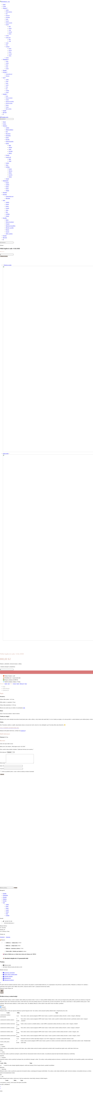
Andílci (7, 127)
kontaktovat (23, 730)
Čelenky (8, 223)
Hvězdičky (8, 135)
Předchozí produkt (7, 265)
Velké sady (22, 683)
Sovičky (10, 174)
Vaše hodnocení (3, 752)
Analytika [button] (2, 1055)
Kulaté (7, 143)
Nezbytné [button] (2, 1005)
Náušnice (5, 125)
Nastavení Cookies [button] (4, 988)
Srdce (7, 165)
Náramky (5, 192)
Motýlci (10, 170)
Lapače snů (8, 157)
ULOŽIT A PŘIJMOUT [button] (5, 1084)
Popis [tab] (4, 686)
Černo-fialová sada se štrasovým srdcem (22, 852)
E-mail (2, 768)
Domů (4, 121)
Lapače (7, 208)
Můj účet (5, 237)
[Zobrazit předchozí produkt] (3, 265)
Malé (10, 145)
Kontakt (5, 235)
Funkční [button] (1, 1044)
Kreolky (8, 139)
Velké (10, 149)
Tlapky (10, 176)
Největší (10, 151)
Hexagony (8, 133)
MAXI (10, 153)
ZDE (24, 707)
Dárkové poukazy (10, 222)
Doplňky (5, 218)
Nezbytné (4, 1007)
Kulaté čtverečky (10, 141)
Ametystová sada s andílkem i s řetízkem (22, 786)
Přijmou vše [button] (10, 988)
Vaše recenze (3, 763)
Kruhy (7, 188)
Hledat (15, 887)
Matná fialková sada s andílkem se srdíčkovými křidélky (26, 866)
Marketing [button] (2, 1067)
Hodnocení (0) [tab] (6, 690)
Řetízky (7, 229)
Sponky (7, 231)
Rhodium (8, 198)
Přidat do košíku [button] (16, 792)
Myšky (10, 172)
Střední (10, 147)
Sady (4, 200)
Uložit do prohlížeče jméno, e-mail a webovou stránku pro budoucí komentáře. (18, 771)
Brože (7, 220)
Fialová (14, 683)
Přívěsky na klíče (10, 227)
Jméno (1, 765)
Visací (25, 683)
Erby (7, 131)
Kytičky (7, 155)
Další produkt (6, 453)
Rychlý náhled (49, 780)
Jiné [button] (1, 1074)
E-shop (4, 123)
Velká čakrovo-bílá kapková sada (20, 879)
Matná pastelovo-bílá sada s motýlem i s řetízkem (24, 812)
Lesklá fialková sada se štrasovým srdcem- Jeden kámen (26, 839)
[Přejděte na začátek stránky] (0, 982)
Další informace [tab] (6, 688)
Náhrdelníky (6, 180)
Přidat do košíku (4, 256)
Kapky (7, 137)
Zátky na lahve (9, 233)
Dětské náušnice (9, 129)
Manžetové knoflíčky (10, 225)
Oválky (7, 163)
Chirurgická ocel (9, 196)
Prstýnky (5, 194)
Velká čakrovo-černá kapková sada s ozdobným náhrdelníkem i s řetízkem (30, 799)
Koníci (10, 169)
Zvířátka (8, 167)
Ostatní (7, 178)
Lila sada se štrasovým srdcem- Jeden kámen (23, 826)
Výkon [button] (1, 1050)
